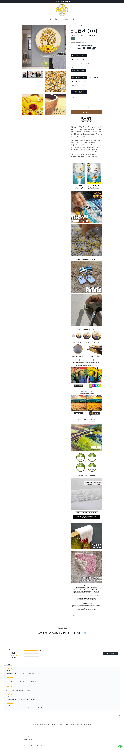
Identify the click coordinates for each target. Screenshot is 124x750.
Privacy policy (77, 724)
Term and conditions (65, 724)
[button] (24, 10)
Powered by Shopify (38, 745)
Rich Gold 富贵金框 (78, 70)
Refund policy (88, 724)
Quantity (73, 97)
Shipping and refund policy (48, 724)
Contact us (35, 724)
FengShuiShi (29, 745)
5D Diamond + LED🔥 (79, 81)
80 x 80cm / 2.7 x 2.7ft (79, 59)
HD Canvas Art (94, 77)
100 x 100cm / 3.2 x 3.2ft (80, 63)
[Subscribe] (76, 638)
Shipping (73, 42)
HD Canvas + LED (78, 85)
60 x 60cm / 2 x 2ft (78, 55)
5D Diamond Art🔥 (78, 77)
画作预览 (78, 92)
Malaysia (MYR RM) (29, 739)
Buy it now (86, 112)
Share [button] (74, 615)
